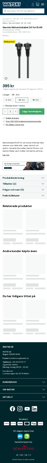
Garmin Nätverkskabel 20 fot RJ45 (17, 23)
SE (17, 455)
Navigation (7, 19)
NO (21, 455)
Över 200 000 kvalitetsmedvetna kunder (23, 121)
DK (26, 455)
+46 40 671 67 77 (19, 362)
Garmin (6, 35)
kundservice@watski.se (19, 358)
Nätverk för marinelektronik (25, 19)
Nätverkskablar (9, 21)
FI (30, 455)
